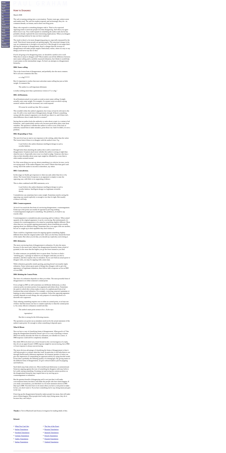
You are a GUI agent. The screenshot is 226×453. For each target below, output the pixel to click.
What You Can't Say (22, 426)
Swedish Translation (22, 433)
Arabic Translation (21, 439)
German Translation (22, 436)
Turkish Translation (51, 442)
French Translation (51, 436)
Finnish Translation (51, 439)
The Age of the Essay (51, 426)
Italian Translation (21, 429)
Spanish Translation (51, 433)
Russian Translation (51, 429)
